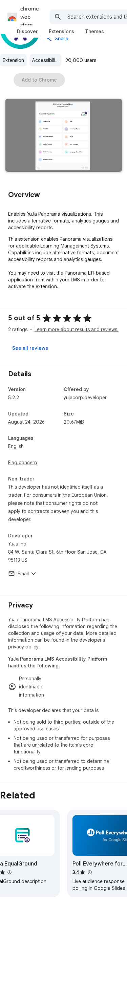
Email (23, 574)
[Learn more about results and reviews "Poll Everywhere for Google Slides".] (89, 872)
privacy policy (23, 647)
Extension (13, 60)
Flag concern (22, 463)
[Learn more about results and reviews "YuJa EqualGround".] (9, 872)
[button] (64, 136)
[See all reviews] (30, 348)
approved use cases (36, 729)
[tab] (27, 31)
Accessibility (45, 60)
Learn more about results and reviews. (77, 329)
